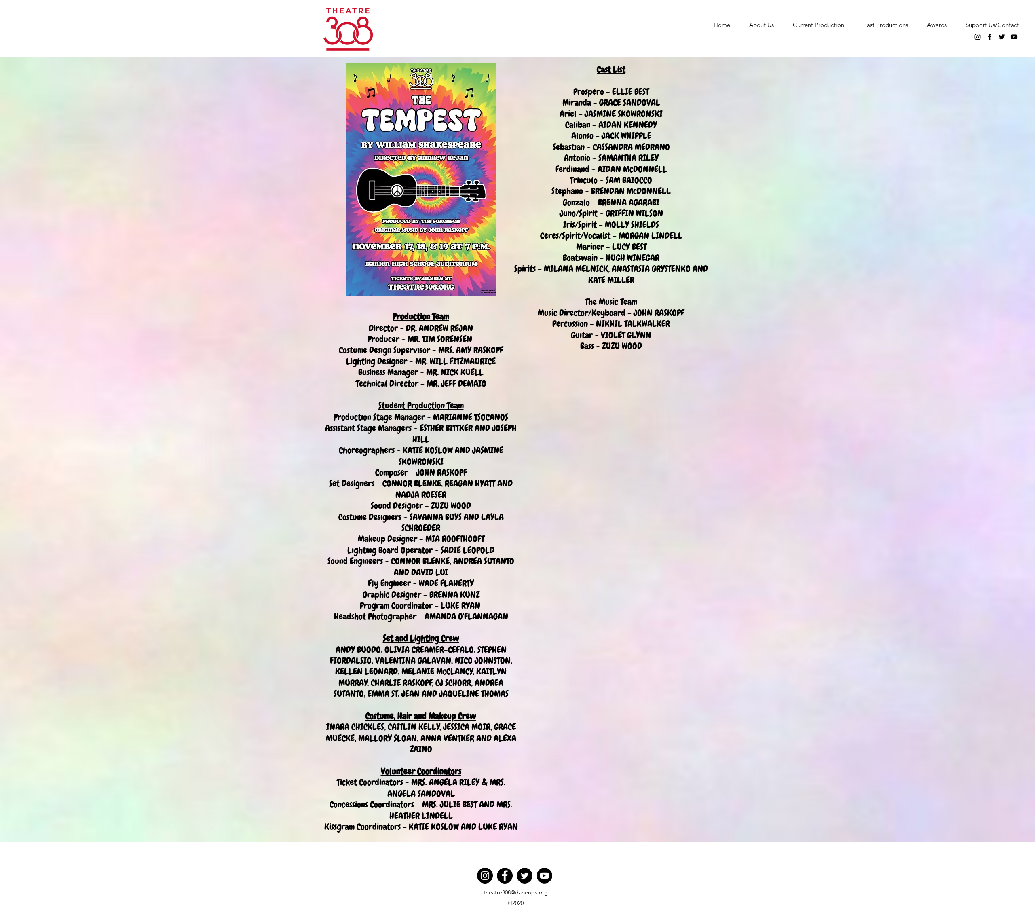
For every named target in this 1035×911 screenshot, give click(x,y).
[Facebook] (505, 876)
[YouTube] (544, 876)
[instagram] (978, 37)
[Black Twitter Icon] (1002, 37)
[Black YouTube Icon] (1014, 37)
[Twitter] (524, 876)
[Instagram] (485, 876)
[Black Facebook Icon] (990, 37)
